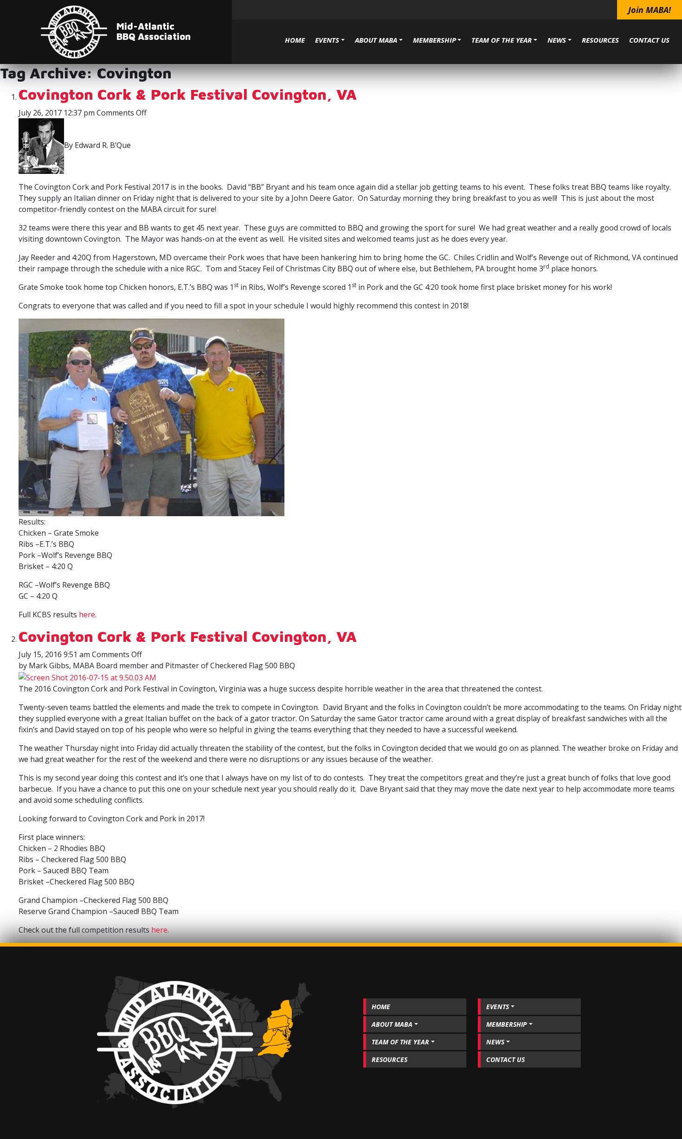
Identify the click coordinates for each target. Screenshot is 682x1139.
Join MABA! (649, 9)
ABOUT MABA (376, 40)
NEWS (556, 40)
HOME (295, 40)
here (87, 614)
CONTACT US (649, 40)
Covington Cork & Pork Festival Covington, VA (188, 94)
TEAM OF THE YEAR (501, 40)
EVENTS (327, 40)
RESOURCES (600, 40)
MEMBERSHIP (434, 40)
